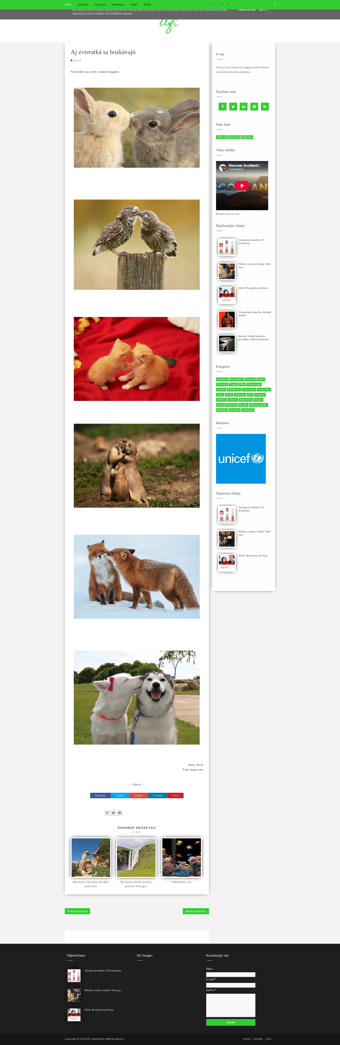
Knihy (220, 404)
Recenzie (234, 409)
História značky (258, 404)
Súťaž (147, 5)
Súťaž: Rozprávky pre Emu (253, 287)
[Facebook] (222, 106)
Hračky (258, 399)
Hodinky (222, 409)
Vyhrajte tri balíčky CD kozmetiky (102, 970)
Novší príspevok (77, 911)
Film (241, 384)
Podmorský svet (181, 881)
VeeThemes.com (115, 1038)
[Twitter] (233, 106)
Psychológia (254, 384)
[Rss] (265, 106)
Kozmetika (245, 399)
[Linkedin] (244, 106)
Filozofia (100, 5)
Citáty (233, 384)
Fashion (221, 399)
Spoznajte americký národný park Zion (91, 884)
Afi (88, 1038)
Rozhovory (234, 389)
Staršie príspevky (195, 911)
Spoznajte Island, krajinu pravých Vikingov (136, 884)
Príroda (221, 389)
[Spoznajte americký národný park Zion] (91, 857)
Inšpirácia (118, 5)
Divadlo (243, 404)
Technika (240, 394)
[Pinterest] (254, 106)
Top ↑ (269, 1039)
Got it (264, 9)
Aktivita (83, 5)
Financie (260, 394)
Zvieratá (250, 379)
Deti (250, 394)
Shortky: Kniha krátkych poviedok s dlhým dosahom (253, 338)
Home (68, 5)
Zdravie (233, 399)
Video (134, 5)
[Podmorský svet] (181, 857)
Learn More (246, 9)
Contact (258, 1039)
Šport (220, 394)
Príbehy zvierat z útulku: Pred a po (102, 990)
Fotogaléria (237, 379)
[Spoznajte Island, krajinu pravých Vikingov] (136, 857)
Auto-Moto (249, 389)
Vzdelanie (247, 409)
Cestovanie (264, 389)
